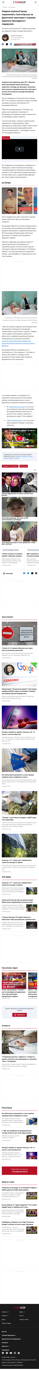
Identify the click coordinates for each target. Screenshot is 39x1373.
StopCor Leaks (8, 1181)
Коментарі (9, 574)
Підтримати (21, 1015)
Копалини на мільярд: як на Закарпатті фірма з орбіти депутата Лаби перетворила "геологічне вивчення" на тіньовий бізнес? (19, 1190)
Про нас (4, 1332)
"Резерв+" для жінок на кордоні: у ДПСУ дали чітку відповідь (19, 818)
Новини (4, 1316)
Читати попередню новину (10, 550)
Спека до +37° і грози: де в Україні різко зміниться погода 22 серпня (17, 861)
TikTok (17, 458)
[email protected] (18, 1365)
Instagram (11, 458)
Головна (4, 7)
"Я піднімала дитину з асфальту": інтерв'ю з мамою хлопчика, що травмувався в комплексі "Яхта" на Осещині (19, 1059)
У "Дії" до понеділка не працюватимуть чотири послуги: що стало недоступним (17, 1132)
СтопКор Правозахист (8, 1335)
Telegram (18, 456)
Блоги (21, 1316)
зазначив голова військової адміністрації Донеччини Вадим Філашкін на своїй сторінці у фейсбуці (18, 343)
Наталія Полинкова (16, 36)
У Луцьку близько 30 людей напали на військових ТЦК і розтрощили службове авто (19, 918)
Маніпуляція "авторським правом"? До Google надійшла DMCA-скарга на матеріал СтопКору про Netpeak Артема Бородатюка (19, 691)
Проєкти (4, 1312)
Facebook (24, 456)
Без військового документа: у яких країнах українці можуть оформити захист (18, 776)
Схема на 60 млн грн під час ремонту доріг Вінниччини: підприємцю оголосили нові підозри (17, 902)
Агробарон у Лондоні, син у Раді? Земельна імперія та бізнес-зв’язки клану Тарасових (18, 1223)
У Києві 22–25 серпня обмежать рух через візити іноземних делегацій (17, 649)
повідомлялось (17, 420)
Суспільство (12, 7)
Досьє (4, 1319)
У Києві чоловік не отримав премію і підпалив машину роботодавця (12, 556)
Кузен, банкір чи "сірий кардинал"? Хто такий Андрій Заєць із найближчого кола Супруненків (19, 1207)
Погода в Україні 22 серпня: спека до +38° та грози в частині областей (18, 733)
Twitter (6, 458)
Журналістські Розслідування (11, 1339)
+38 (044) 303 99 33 (19, 1172)
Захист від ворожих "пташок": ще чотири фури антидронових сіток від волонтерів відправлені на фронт (13, 993)
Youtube (30, 456)
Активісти (5, 1343)
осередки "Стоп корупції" (10, 466)
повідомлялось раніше (17, 407)
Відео (21, 1312)
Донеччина (23, 466)
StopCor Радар (6, 1323)
